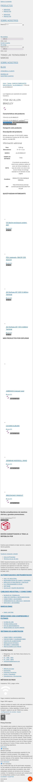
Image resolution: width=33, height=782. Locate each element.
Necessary (6, 748)
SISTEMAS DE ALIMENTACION (12, 631)
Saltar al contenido (6, 1)
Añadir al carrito (7, 122)
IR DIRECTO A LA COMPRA (20, 122)
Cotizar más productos (9, 124)
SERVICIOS (7, 9)
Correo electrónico (6, 518)
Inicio (4, 83)
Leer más (8, 230)
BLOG (3, 67)
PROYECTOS (7, 11)
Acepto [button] (19, 712)
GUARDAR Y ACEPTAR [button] (7, 776)
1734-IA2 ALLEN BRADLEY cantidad (13, 120)
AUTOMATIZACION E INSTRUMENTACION (16, 575)
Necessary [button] (4, 747)
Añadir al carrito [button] (14, 398)
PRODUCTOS (7, 5)
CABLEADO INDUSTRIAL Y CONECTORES (16, 592)
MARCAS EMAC (6, 606)
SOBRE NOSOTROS (9, 20)
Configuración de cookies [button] (8, 712)
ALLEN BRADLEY (18, 85)
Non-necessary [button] (5, 762)
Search (3, 24)
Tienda (9, 83)
